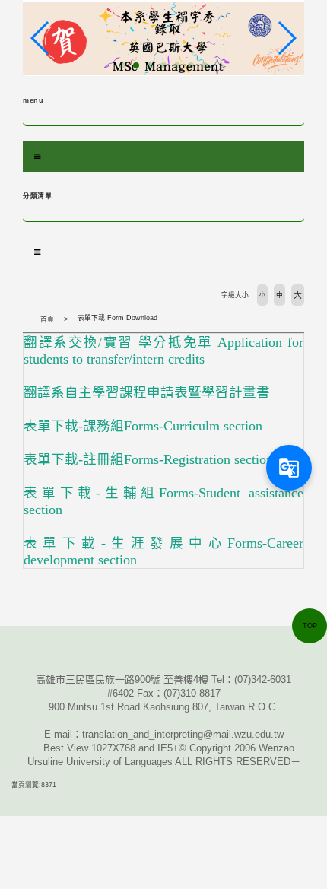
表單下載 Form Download (117, 318)
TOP (310, 626)
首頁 (47, 319)
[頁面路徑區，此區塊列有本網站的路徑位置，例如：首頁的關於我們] (26, 319)
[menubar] (37, 156)
